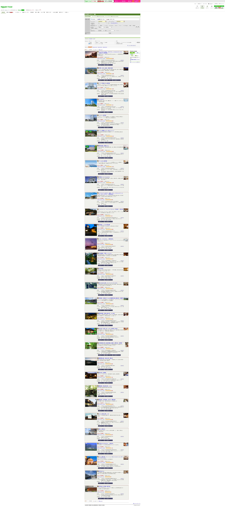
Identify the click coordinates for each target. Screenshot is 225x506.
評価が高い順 (105, 47)
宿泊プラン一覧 (101, 65)
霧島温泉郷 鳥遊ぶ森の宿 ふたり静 (106, 313)
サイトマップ (205, 3)
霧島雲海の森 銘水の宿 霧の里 (106, 358)
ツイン (120, 25)
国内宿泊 (93, 19)
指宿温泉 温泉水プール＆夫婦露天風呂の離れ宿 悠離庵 (111, 298)
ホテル (134, 54)
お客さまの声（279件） (101, 462)
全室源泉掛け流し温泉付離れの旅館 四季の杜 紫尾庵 (110, 343)
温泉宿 (91, 42)
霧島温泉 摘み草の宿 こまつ (105, 386)
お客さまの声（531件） (101, 229)
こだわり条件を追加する (132, 45)
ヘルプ (195, 3)
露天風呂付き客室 (119, 43)
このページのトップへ (137, 503)
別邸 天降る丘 (102, 429)
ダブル (116, 25)
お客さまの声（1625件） (101, 136)
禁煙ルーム (118, 42)
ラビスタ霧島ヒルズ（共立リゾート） (106, 130)
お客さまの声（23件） (101, 363)
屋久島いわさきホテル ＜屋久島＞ (106, 443)
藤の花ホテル (101, 471)
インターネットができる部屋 (126, 42)
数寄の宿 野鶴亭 (102, 372)
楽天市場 (216, 3)
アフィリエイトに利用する (135, 62)
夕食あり (101, 42)
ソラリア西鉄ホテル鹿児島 (104, 83)
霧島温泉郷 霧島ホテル (104, 145)
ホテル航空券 (135, 55)
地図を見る (122, 60)
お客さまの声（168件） (101, 348)
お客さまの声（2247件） (101, 182)
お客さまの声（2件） (101, 492)
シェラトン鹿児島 (102, 115)
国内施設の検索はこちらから (134, 60)
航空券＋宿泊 (102, 19)
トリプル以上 (125, 25)
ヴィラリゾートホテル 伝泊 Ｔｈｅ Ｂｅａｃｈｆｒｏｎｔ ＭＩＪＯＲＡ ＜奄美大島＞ (111, 194)
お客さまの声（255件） (101, 303)
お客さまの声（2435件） (101, 73)
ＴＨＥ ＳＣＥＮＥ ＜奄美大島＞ (106, 238)
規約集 (103, 505)
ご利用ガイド (199, 3)
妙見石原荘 (101, 268)
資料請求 (100, 505)
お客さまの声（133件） (101, 404)
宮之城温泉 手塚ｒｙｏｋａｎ (105, 253)
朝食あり (97, 42)
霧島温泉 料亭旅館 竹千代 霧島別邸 (107, 399)
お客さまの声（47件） (101, 215)
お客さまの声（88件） (101, 390)
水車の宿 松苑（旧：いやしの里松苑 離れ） (108, 328)
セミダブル (111, 25)
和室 (130, 25)
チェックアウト (111, 21)
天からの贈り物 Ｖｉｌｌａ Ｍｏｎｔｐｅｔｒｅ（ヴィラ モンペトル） (111, 457)
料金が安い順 (95, 47)
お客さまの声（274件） (101, 288)
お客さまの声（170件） (101, 334)
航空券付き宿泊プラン (109, 65)
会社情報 (86, 505)
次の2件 (101, 49)
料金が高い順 (100, 47)
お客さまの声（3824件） (101, 166)
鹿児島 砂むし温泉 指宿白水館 (106, 68)
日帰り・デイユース (109, 80)
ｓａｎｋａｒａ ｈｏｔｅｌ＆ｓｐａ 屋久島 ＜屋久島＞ (111, 210)
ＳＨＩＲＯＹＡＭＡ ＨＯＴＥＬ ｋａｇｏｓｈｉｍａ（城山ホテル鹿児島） (110, 52)
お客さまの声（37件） (101, 434)
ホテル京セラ (101, 99)
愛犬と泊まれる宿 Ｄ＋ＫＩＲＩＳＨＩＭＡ (108, 282)
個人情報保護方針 (95, 505)
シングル (106, 25)
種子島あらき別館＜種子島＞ (105, 486)
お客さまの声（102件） (101, 274)
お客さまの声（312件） (101, 377)
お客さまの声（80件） (101, 199)
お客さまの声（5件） (101, 476)
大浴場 (106, 42)
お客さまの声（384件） (101, 258)
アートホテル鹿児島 (103, 161)
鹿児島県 (90, 38)
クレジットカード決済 (99, 43)
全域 (94, 38)
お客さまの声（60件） (101, 244)
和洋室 (134, 25)
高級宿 (91, 43)
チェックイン (93, 21)
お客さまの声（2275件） (101, 88)
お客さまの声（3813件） (101, 58)
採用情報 (90, 505)
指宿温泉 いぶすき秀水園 (104, 224)
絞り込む (138, 42)
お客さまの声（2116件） (101, 151)
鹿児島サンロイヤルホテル (104, 177)
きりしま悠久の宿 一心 (104, 413)
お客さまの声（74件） (101, 419)
